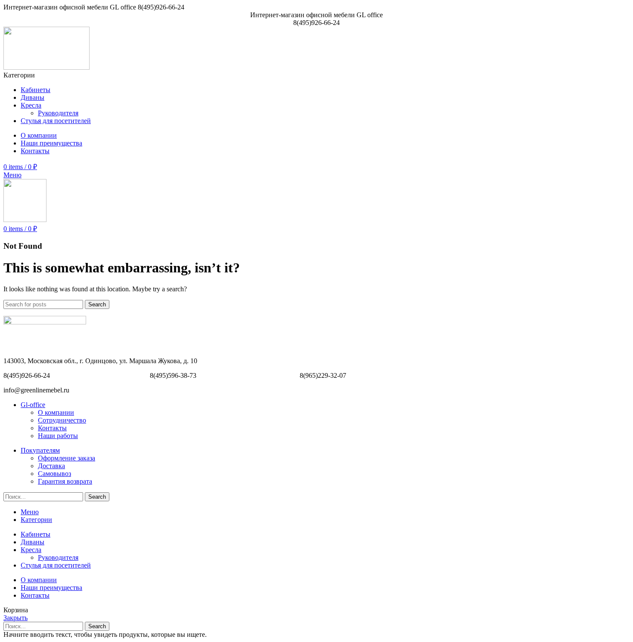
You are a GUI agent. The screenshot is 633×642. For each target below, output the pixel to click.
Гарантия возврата (65, 481)
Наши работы (58, 435)
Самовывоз (54, 473)
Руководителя (58, 113)
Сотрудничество (62, 420)
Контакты (52, 428)
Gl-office (33, 404)
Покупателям (40, 450)
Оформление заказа (66, 458)
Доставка (51, 465)
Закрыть (15, 617)
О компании (56, 412)
